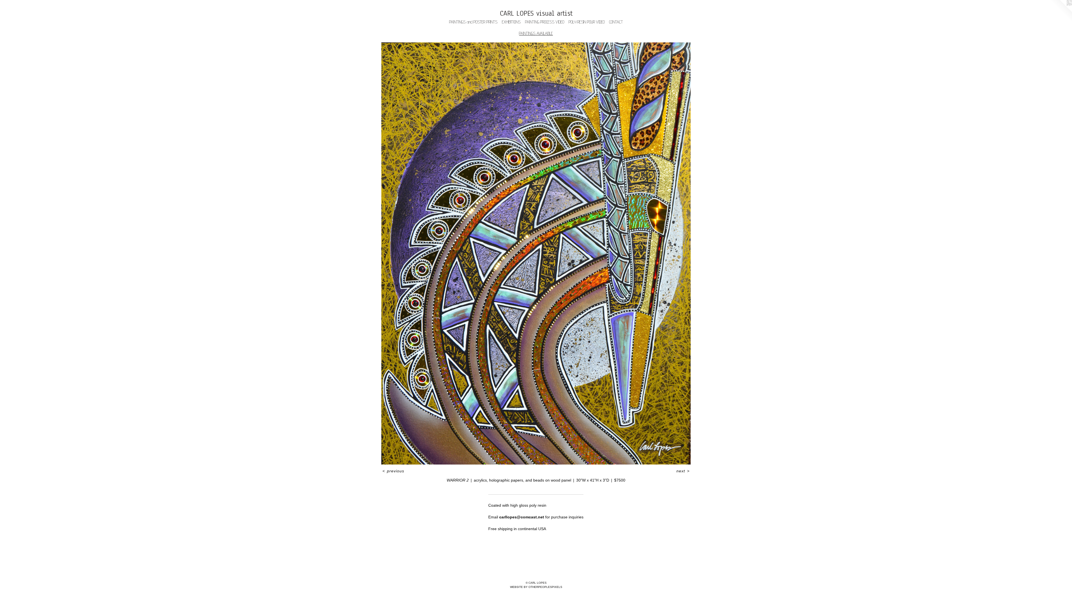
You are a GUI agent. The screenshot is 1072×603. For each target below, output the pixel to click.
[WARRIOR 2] (535, 253)
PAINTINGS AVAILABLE (536, 33)
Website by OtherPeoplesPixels (536, 586)
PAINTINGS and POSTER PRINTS (473, 22)
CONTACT (616, 22)
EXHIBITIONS (511, 22)
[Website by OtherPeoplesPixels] (1061, 11)
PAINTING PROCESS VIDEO (544, 22)
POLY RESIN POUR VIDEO (587, 22)
